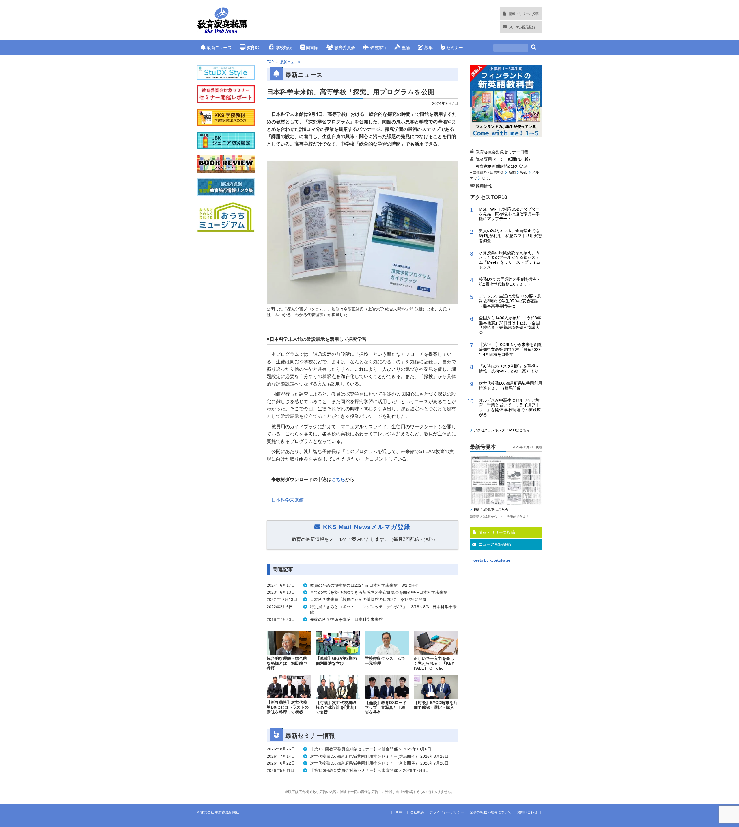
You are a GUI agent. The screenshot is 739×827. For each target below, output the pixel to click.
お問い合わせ (527, 812)
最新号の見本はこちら (491, 509)
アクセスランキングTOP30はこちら (502, 430)
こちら (338, 479)
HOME (399, 812)
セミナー (454, 47)
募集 (428, 47)
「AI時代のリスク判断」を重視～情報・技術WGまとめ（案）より (509, 368)
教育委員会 (344, 47)
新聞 (512, 172)
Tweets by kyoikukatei (490, 560)
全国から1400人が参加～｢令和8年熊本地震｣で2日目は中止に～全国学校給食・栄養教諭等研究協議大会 (510, 325)
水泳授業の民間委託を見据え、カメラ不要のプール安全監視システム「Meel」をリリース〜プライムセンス (509, 259)
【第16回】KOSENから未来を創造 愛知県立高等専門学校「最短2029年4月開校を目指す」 (510, 349)
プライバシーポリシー (447, 812)
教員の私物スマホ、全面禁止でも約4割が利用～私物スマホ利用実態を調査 (510, 235)
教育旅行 (378, 47)
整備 (406, 47)
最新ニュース (219, 47)
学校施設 (284, 47)
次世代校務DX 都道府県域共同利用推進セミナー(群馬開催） (510, 385)
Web (523, 172)
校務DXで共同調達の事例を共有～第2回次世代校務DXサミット (510, 281)
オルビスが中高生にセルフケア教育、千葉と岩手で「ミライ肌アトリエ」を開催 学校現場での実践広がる (510, 407)
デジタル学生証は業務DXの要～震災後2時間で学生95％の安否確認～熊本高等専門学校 (510, 301)
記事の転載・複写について (490, 812)
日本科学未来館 (287, 500)
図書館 (312, 47)
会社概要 (417, 812)
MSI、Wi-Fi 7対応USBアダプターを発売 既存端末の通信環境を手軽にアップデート (509, 214)
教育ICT (254, 47)
